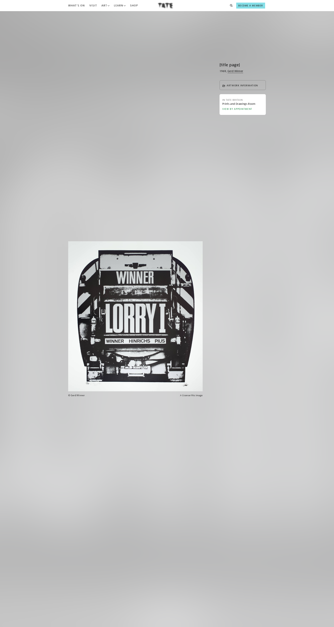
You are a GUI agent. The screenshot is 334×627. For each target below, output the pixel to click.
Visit (93, 5)
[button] (230, 5)
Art (104, 5)
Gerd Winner (235, 71)
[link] (122, 395)
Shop (134, 5)
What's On (76, 5)
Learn (118, 5)
